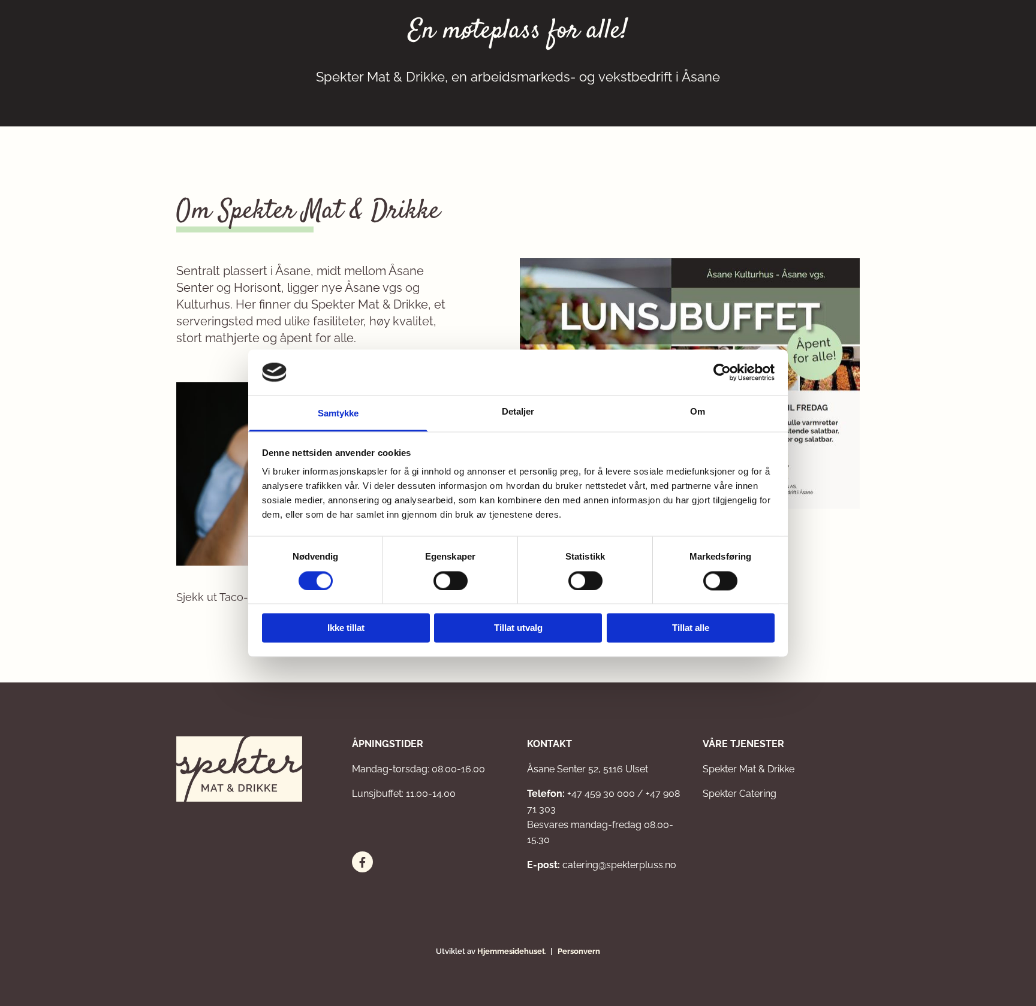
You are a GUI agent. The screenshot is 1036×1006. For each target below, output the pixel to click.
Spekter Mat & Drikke (748, 769)
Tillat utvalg (518, 628)
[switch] (450, 580)
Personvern (579, 951)
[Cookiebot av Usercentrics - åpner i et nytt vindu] (722, 372)
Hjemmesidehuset (511, 951)
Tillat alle (690, 628)
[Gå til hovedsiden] (255, 768)
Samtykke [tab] (338, 414)
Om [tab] (697, 412)
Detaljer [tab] (518, 412)
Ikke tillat (346, 628)
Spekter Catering (739, 793)
